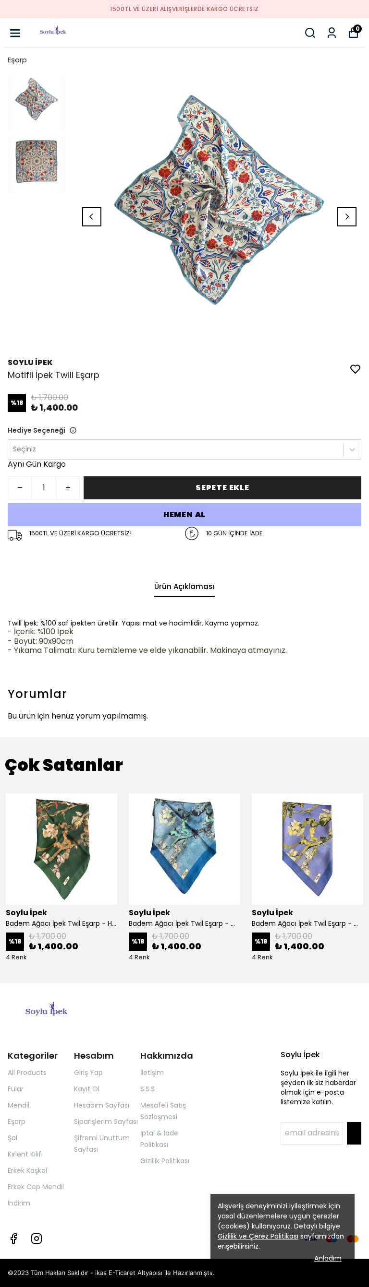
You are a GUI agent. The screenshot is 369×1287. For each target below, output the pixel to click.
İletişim (152, 1072)
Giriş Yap (88, 1072)
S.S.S (147, 1089)
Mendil (18, 1105)
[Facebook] (13, 1238)
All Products (27, 1072)
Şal (12, 1138)
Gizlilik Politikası (164, 1161)
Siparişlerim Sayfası (106, 1121)
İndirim (19, 1203)
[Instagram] (36, 1238)
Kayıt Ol (86, 1089)
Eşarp (17, 60)
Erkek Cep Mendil (36, 1187)
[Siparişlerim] (332, 33)
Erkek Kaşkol (27, 1170)
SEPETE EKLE (222, 487)
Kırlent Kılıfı (25, 1154)
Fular (16, 1089)
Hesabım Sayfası (101, 1105)
